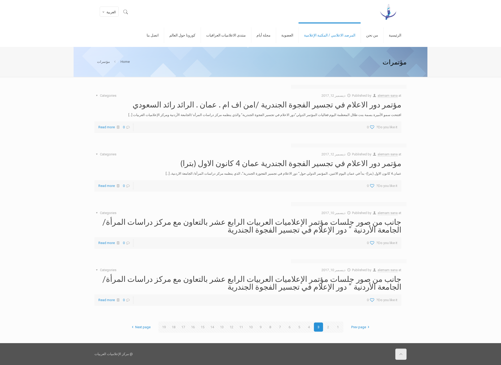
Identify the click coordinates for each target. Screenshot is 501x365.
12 (231, 327)
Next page (142, 327)
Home (125, 62)
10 (251, 327)
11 (241, 327)
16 (193, 327)
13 (222, 327)
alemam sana (388, 96)
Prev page (358, 327)
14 (212, 327)
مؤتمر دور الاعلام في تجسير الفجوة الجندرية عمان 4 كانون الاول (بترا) (290, 163)
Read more (106, 127)
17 (183, 327)
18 (173, 327)
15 (202, 327)
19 (164, 327)
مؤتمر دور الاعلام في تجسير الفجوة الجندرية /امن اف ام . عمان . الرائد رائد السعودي (267, 104)
